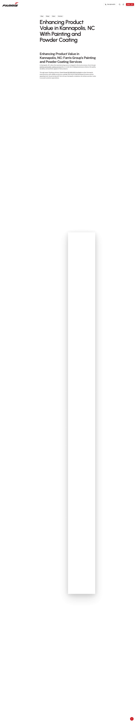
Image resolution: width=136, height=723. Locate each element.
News (53, 16)
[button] (130, 4)
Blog (42, 16)
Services (60, 16)
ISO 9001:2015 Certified (74, 72)
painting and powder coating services (50, 67)
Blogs (47, 16)
